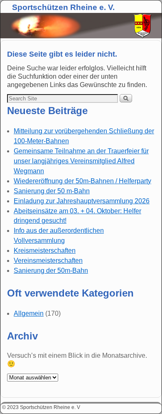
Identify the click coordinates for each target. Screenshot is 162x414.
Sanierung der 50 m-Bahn (52, 191)
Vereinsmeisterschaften (48, 260)
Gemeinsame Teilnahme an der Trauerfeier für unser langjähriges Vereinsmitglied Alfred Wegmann (81, 161)
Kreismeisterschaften (45, 250)
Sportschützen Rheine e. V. (63, 7)
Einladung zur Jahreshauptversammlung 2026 (82, 201)
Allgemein (29, 313)
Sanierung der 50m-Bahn (51, 270)
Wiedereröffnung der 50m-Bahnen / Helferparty (82, 181)
